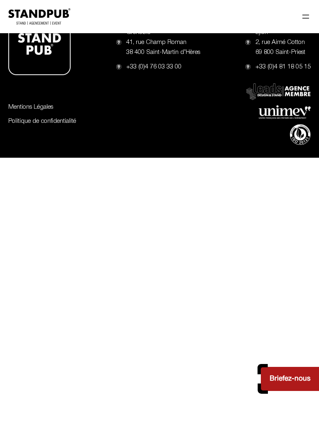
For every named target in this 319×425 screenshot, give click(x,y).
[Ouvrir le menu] (306, 17)
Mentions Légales (30, 107)
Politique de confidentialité (42, 121)
